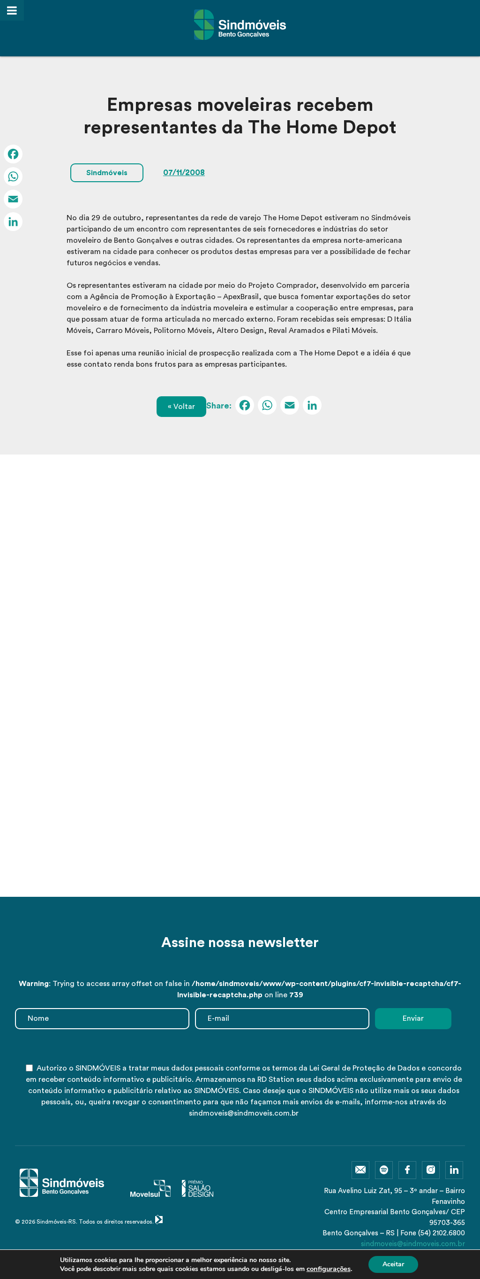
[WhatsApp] (267, 406)
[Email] (289, 406)
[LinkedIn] (312, 406)
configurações (329, 1268)
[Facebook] (244, 406)
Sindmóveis (107, 173)
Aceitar (393, 1264)
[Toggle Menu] (12, 10)
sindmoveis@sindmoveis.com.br (413, 1244)
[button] (226, 877)
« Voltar (181, 406)
